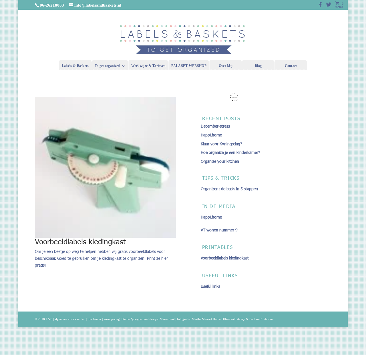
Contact (291, 66)
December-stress (215, 126)
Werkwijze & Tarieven (148, 66)
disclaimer (94, 319)
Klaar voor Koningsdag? (221, 143)
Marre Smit (167, 319)
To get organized (107, 66)
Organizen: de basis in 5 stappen (229, 188)
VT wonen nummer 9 (219, 229)
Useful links (210, 286)
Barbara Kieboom (261, 319)
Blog (258, 66)
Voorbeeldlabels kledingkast (80, 241)
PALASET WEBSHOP (188, 66)
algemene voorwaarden (70, 319)
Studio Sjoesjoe (132, 319)
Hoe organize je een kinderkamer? (230, 152)
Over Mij (225, 66)
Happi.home (211, 134)
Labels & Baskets (75, 66)
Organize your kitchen (220, 161)
